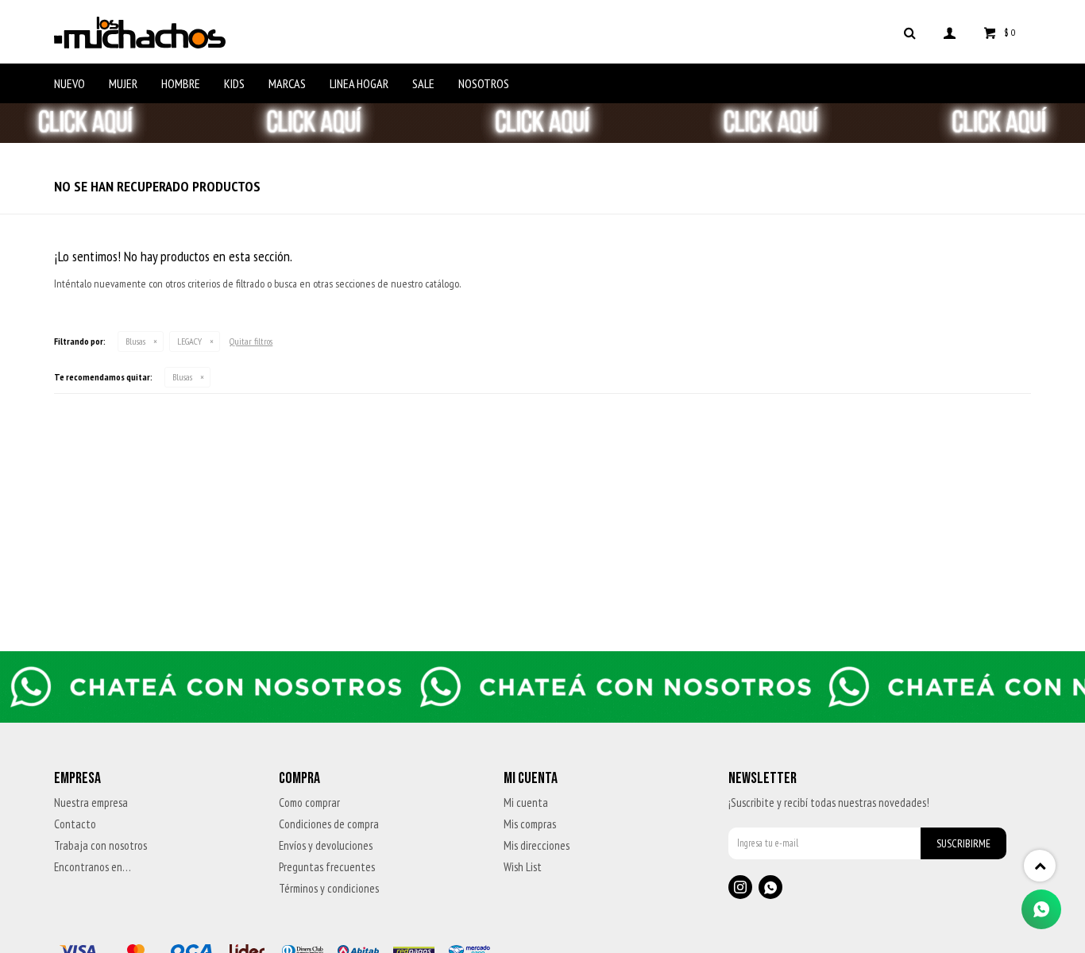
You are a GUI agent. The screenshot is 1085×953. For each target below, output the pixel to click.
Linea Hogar (359, 83)
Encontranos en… (92, 866)
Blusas (135, 341)
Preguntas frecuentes (327, 866)
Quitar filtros (251, 341)
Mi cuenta (526, 802)
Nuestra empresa (91, 802)
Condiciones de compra (329, 823)
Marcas (287, 83)
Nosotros (483, 83)
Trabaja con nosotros (100, 845)
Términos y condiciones (329, 888)
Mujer (123, 83)
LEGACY (189, 341)
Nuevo (69, 83)
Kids (234, 83)
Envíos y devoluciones (326, 845)
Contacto (75, 823)
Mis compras (530, 823)
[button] (910, 32)
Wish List (523, 866)
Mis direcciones (537, 845)
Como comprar (309, 802)
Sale (423, 83)
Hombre (180, 83)
